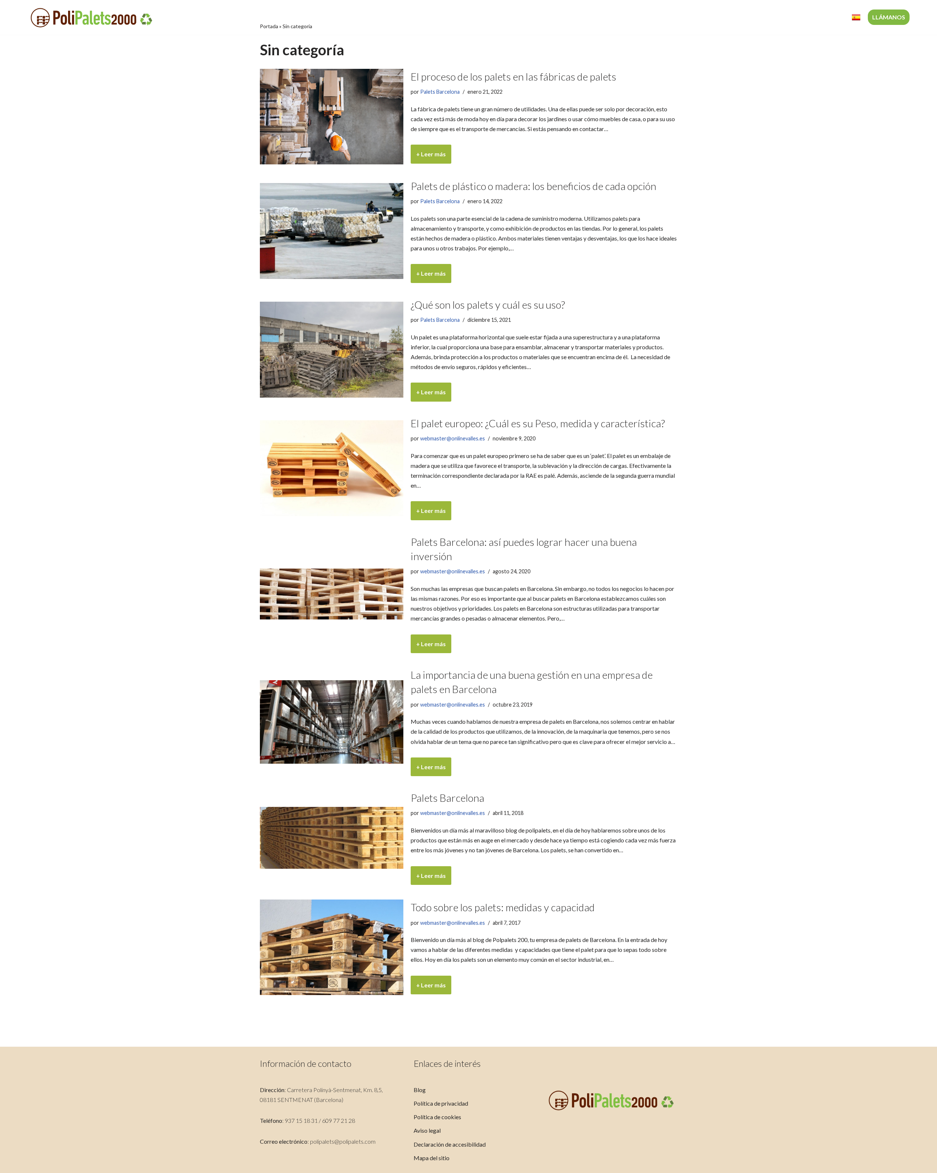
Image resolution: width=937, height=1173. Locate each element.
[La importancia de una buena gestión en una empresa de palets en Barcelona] (331, 722)
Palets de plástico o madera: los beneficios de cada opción (533, 186)
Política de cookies (437, 1116)
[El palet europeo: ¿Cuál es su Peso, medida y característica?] (331, 468)
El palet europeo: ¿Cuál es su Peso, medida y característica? (538, 423)
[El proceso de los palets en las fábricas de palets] (331, 116)
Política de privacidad (441, 1103)
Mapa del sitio (431, 1157)
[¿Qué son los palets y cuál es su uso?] (331, 349)
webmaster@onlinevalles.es (452, 438)
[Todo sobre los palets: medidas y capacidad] (331, 947)
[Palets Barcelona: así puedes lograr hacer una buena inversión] (331, 594)
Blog (420, 1089)
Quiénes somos (693, 17)
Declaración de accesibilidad (450, 1144)
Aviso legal (427, 1130)
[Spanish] (856, 17)
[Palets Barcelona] (331, 838)
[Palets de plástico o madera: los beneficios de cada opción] (331, 231)
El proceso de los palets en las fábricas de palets (513, 76)
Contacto (828, 17)
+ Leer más (428, 157)
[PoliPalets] (91, 17)
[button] (755, 17)
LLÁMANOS (888, 17)
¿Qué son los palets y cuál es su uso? (488, 304)
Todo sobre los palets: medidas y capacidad (503, 907)
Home (653, 17)
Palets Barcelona (440, 92)
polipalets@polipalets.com (343, 1141)
